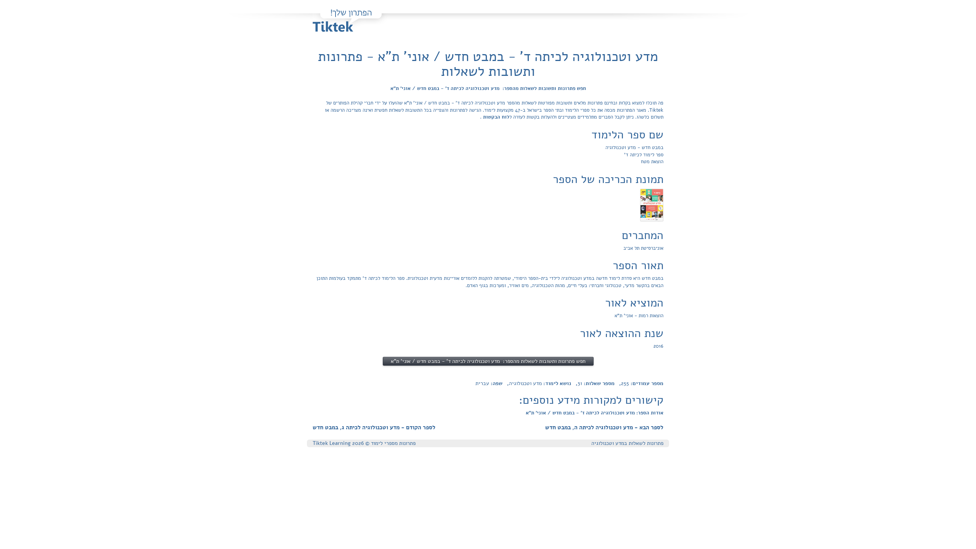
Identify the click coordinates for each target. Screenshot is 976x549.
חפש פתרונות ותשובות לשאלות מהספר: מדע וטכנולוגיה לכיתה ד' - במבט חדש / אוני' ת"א (488, 88)
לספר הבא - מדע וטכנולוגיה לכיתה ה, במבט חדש (604, 427)
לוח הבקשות (495, 117)
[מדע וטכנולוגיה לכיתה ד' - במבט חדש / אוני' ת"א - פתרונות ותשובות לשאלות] (651, 204)
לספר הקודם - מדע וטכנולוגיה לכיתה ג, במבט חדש (374, 427)
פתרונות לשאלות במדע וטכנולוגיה (627, 443)
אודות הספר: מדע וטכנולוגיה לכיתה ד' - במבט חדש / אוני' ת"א (594, 412)
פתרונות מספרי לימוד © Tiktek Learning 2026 (364, 443)
